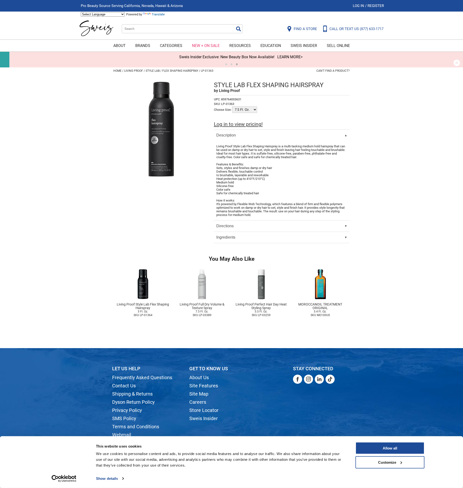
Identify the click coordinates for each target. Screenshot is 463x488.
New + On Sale (206, 45)
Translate (158, 14)
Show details (107, 478)
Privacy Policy (127, 410)
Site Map (198, 394)
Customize (387, 462)
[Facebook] (297, 379)
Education (270, 45)
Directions (225, 226)
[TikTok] (330, 379)
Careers (197, 402)
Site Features (203, 386)
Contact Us (124, 386)
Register (376, 6)
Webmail (121, 435)
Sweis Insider (304, 45)
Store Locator (203, 410)
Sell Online (338, 45)
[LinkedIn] (319, 379)
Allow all (390, 448)
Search (238, 28)
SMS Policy (124, 418)
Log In (359, 6)
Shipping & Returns (132, 394)
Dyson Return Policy (133, 402)
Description (226, 135)
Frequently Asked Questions (142, 377)
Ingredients (225, 237)
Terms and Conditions (135, 426)
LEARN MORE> (280, 57)
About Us (199, 377)
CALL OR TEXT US (356, 29)
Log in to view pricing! (238, 124)
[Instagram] (308, 379)
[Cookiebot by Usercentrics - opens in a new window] (64, 478)
